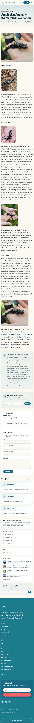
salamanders (18, 149)
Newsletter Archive (6, 669)
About (2, 652)
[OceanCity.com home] (4, 2)
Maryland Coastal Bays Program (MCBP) (18, 359)
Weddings (3, 663)
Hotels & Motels (5, 632)
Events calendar (9, 534)
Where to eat (8, 540)
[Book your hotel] (14, 2)
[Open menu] (31, 2)
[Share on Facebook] (11, 552)
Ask (27, 2)
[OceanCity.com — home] (3, 607)
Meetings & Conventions (7, 666)
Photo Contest (4, 657)
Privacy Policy (5, 712)
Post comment (8, 471)
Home (2, 9)
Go (29, 591)
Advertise (3, 675)
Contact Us (4, 672)
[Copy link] (4, 552)
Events (3, 629)
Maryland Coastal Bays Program (12, 334)
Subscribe (27, 403)
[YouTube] (9, 701)
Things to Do (4, 626)
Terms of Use (13, 712)
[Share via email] (14, 552)
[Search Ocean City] (10, 2)
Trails (2, 641)
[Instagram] (6, 701)
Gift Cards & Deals (6, 660)
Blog (7, 9)
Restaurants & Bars (6, 635)
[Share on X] (7, 552)
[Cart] (21, 2)
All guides (29, 479)
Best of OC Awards (6, 654)
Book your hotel (18, 720)
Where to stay (9, 537)
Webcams (3, 638)
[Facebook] (2, 701)
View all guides (6, 579)
